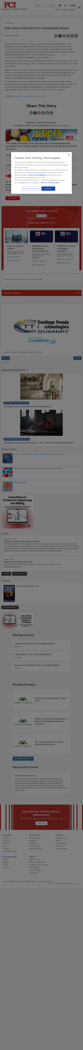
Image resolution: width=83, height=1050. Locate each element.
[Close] (69, 154)
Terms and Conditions (37, 175)
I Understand (48, 188)
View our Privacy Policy (49, 182)
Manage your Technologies (31, 188)
